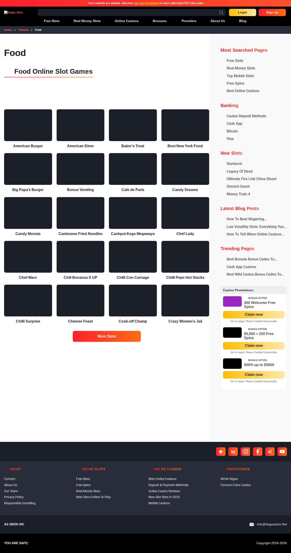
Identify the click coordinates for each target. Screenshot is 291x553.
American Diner (80, 146)
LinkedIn (233, 451)
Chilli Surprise (28, 321)
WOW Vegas (229, 479)
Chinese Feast (80, 321)
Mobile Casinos (159, 503)
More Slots (107, 336)
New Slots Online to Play (93, 497)
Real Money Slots (88, 491)
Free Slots (83, 479)
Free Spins (83, 485)
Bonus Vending (80, 190)
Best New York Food (185, 146)
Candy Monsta (27, 234)
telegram (270, 451)
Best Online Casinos (162, 479)
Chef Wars (28, 277)
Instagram (245, 451)
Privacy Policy (14, 497)
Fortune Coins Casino (236, 485)
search (221, 12)
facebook (257, 451)
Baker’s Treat (132, 146)
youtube (282, 451)
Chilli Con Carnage (133, 277)
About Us (10, 485)
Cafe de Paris (132, 190)
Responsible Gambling (19, 503)
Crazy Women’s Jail (185, 321)
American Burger (28, 146)
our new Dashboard (146, 3)
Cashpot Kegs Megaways (133, 234)
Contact (9, 479)
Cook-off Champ (133, 321)
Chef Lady (185, 234)
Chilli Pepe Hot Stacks (185, 277)
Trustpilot (221, 451)
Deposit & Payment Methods (168, 485)
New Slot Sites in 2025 (164, 497)
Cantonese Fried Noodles (80, 234)
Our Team (11, 491)
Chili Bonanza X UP (80, 277)
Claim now (254, 314)
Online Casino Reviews (164, 491)
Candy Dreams (185, 190)
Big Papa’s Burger (28, 190)
